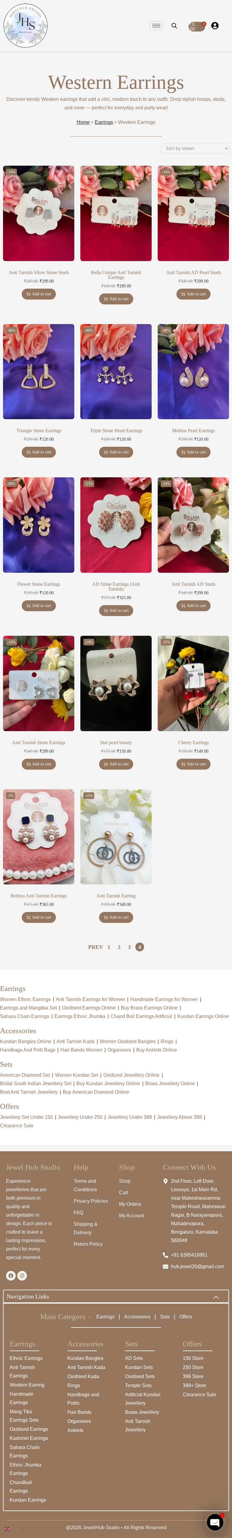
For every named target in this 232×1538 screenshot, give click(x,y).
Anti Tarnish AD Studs (193, 584)
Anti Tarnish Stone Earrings (38, 742)
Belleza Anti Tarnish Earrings (39, 895)
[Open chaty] (215, 1522)
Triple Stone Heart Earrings (116, 430)
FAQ (78, 1212)
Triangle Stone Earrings (38, 430)
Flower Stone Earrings (38, 584)
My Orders (130, 1204)
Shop (124, 1181)
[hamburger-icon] (156, 25)
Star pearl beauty (116, 742)
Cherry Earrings (193, 742)
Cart (123, 1192)
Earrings (104, 122)
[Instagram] (22, 1276)
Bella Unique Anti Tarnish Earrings (116, 275)
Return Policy (88, 1244)
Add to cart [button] (41, 294)
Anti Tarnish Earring (116, 895)
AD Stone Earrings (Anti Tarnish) (116, 587)
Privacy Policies (91, 1201)
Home (83, 122)
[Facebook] (11, 1276)
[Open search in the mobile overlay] (174, 25)
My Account (131, 1215)
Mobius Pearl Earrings (193, 430)
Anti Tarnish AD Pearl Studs (193, 272)
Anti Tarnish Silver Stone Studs (39, 272)
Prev (95, 947)
